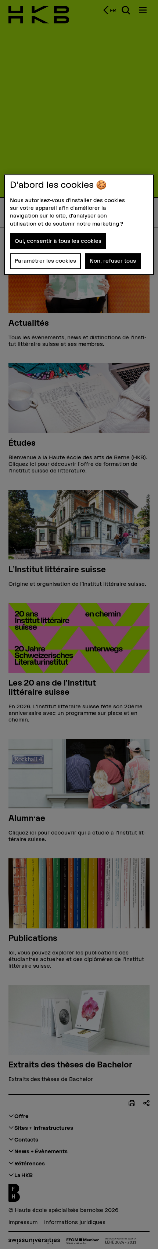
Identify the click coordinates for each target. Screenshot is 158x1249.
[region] (79, 224)
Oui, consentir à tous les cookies (58, 241)
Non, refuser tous (113, 261)
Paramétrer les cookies (45, 261)
